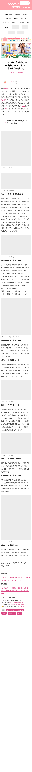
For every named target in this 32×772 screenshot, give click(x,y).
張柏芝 (3, 100)
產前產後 (8, 18)
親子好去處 (6, 22)
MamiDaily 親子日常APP (16, 602)
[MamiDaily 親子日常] (16, 5)
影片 (28, 22)
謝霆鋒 (6, 88)
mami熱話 (17, 14)
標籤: (3, 610)
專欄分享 (14, 22)
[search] (29, 6)
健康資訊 (16, 18)
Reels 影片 (6, 27)
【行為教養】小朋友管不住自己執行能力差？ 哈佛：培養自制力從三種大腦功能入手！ (15, 591)
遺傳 (5, 109)
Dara (12, 81)
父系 (19, 613)
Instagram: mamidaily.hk (18, 604)
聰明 (23, 106)
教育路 (25, 14)
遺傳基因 (12, 613)
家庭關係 (23, 18)
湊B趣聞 (20, 72)
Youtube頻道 (23, 606)
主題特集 (21, 22)
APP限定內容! (8, 14)
